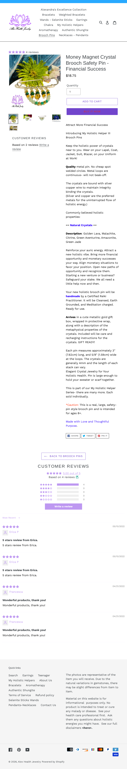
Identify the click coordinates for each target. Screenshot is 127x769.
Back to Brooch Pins (66, 456)
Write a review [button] (63, 506)
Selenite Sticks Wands (24, 700)
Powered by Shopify (53, 761)
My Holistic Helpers (22, 680)
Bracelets (15, 685)
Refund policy (44, 695)
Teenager (44, 675)
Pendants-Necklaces (22, 705)
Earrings (27, 675)
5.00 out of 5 (71, 473)
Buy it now (92, 111)
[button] (17, 52)
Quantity (72, 85)
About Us (45, 680)
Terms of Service (20, 695)
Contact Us (48, 705)
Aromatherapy (35, 685)
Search (13, 675)
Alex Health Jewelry (29, 761)
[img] (10, 526)
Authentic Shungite (22, 690)
